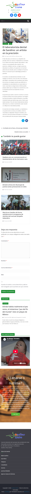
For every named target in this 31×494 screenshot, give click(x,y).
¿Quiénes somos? (15, 10)
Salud (10, 43)
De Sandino (5, 43)
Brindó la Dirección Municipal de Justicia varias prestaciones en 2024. (15, 186)
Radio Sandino (4, 455)
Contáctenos (15, 12)
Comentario (5, 241)
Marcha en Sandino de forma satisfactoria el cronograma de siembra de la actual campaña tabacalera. (13, 215)
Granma (3, 468)
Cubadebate (4, 465)
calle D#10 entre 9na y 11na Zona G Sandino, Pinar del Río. (10, 446)
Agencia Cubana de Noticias (8, 474)
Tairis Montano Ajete (18, 56)
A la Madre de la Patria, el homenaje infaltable (15, 128)
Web (2, 275)
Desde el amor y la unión (21, 132)
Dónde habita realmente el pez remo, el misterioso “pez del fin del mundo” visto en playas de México (15, 310)
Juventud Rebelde (5, 471)
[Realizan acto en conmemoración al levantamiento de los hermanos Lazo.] (15, 141)
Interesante (5, 303)
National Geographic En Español (19, 317)
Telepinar (3, 461)
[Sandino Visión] (2, 21)
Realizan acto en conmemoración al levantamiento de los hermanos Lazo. (15, 158)
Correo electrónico (6, 267)
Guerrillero (3, 458)
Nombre (4, 261)
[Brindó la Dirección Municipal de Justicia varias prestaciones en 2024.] (15, 168)
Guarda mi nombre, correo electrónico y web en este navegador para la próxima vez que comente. (14, 285)
